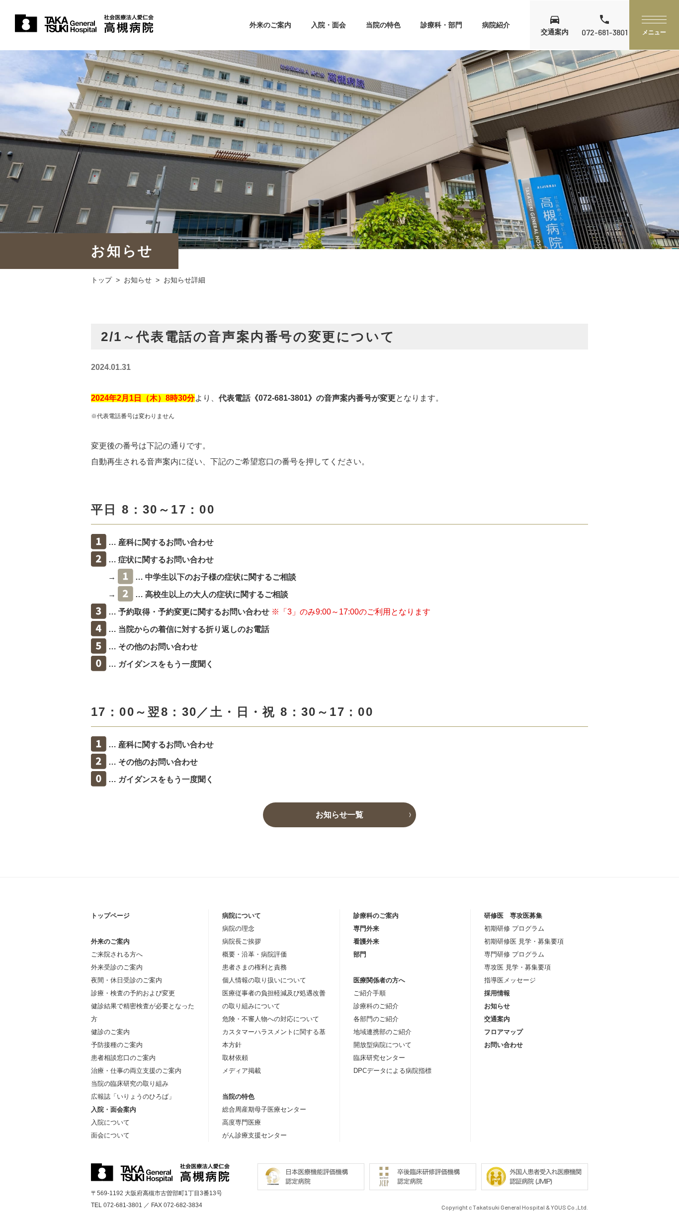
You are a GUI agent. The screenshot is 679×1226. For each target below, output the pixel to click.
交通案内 (497, 1019)
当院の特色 (383, 25)
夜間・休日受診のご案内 (126, 980)
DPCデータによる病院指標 (392, 1070)
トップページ (110, 915)
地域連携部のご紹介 (382, 1032)
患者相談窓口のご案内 (123, 1057)
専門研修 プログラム (514, 954)
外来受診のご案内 (117, 967)
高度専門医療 (241, 1122)
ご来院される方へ (117, 954)
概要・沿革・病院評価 (254, 954)
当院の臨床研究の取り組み (130, 1083)
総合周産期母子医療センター (264, 1109)
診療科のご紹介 (376, 1006)
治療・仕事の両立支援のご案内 (136, 1070)
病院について (241, 915)
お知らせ (138, 280)
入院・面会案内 (113, 1109)
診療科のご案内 (376, 915)
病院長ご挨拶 (241, 941)
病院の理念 (238, 928)
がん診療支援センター (254, 1135)
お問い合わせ (503, 1045)
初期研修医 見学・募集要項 (524, 941)
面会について (110, 1135)
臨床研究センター (379, 1057)
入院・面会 (328, 25)
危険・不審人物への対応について (270, 1019)
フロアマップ (503, 1032)
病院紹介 (496, 25)
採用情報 (497, 993)
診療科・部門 (441, 25)
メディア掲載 (241, 1070)
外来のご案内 (270, 25)
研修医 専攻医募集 (513, 915)
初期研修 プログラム (514, 928)
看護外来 (366, 941)
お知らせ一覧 (339, 814)
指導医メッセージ (510, 980)
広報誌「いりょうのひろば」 (133, 1096)
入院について (110, 1122)
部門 (359, 954)
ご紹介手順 (369, 993)
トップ (101, 280)
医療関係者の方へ (379, 980)
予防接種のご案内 (117, 1045)
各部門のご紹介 (376, 1019)
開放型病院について (382, 1045)
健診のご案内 (110, 1032)
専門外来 (366, 928)
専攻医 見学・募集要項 (517, 967)
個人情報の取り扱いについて (264, 980)
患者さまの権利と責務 (254, 967)
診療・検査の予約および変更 (133, 993)
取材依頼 (235, 1057)
